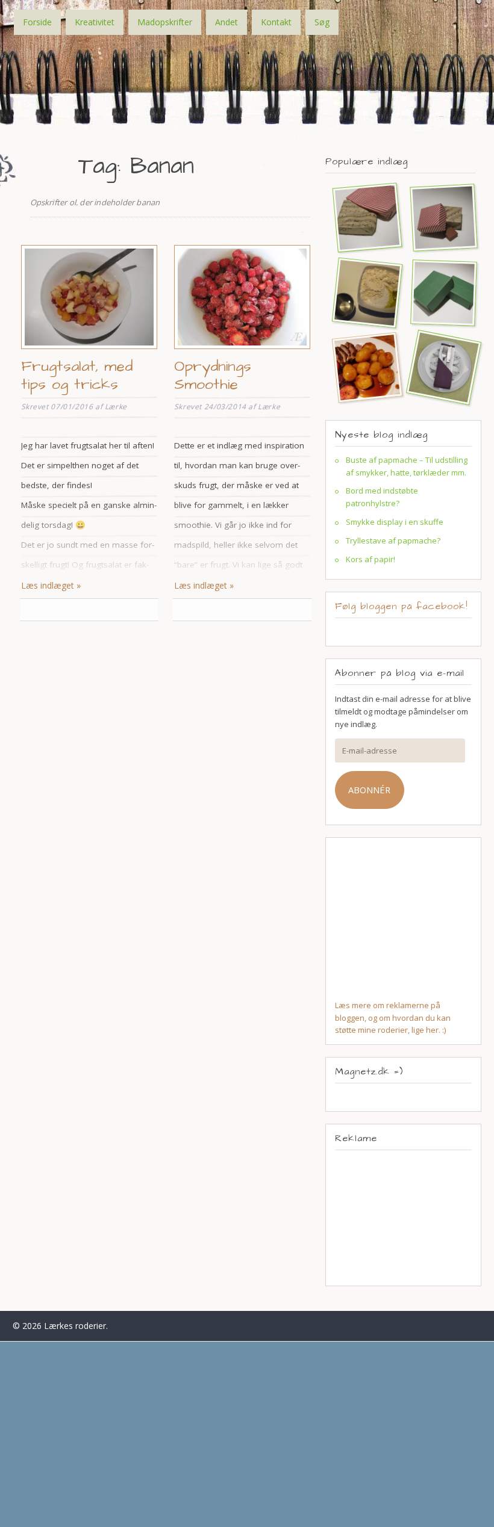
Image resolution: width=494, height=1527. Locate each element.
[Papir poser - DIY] (362, 217)
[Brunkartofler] (362, 366)
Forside (37, 22)
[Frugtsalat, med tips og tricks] (89, 350)
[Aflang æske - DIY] (439, 292)
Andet (226, 22)
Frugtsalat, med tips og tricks (77, 375)
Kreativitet (94, 22)
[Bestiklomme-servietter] (439, 366)
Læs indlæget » (51, 585)
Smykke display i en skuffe (394, 521)
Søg (322, 22)
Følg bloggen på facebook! (401, 606)
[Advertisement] (403, 1217)
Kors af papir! (370, 559)
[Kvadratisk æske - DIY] (439, 217)
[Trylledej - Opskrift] (362, 292)
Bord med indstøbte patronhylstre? (382, 497)
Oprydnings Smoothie (212, 375)
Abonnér (369, 790)
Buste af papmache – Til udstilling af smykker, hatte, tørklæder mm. (406, 466)
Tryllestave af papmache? (393, 540)
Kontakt (276, 22)
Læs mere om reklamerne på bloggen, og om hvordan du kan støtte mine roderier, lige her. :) (393, 1018)
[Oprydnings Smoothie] (242, 350)
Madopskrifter (164, 22)
